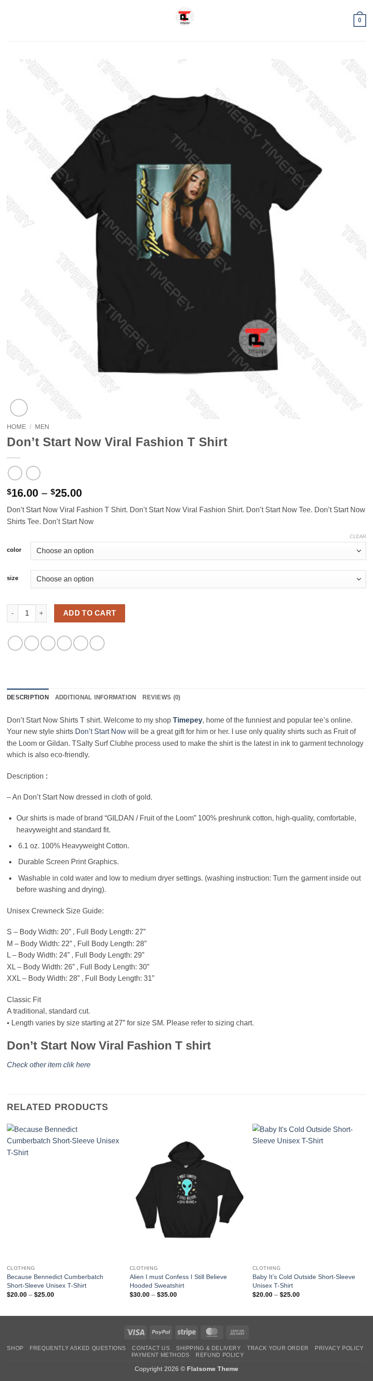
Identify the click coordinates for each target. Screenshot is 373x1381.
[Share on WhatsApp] (15, 643)
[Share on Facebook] (31, 643)
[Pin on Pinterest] (80, 643)
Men (42, 426)
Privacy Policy (339, 1348)
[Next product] (15, 473)
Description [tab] (28, 697)
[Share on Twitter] (47, 643)
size (12, 578)
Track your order (278, 1348)
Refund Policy (220, 1355)
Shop (15, 1348)
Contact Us (151, 1348)
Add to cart (89, 613)
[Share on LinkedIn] (97, 643)
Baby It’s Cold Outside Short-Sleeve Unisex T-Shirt (303, 1281)
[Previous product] (33, 473)
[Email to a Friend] (64, 643)
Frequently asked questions (78, 1348)
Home (16, 426)
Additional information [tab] (95, 697)
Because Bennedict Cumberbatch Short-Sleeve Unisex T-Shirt (55, 1281)
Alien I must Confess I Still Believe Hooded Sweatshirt (178, 1281)
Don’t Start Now (100, 731)
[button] (12, 20)
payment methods (160, 1355)
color (14, 550)
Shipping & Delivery (208, 1348)
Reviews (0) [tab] (161, 697)
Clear (358, 536)
